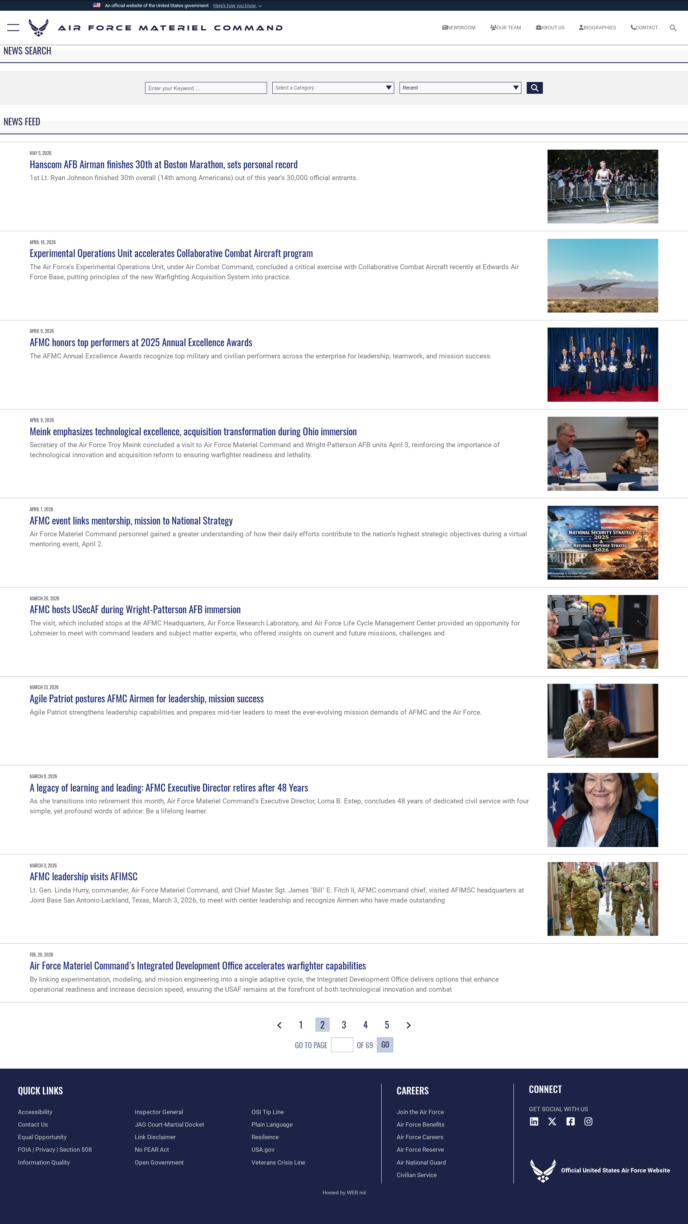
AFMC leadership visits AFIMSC (84, 876)
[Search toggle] (673, 27)
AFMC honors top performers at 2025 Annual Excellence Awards (141, 342)
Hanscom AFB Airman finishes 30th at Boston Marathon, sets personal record (164, 164)
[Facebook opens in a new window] (570, 1121)
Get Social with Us (558, 1109)
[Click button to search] (535, 88)
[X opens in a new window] (552, 1121)
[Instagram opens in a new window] (588, 1121)
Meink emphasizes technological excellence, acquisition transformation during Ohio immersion (193, 431)
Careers (413, 1090)
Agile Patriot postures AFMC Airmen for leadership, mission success (147, 698)
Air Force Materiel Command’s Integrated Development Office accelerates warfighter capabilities (198, 965)
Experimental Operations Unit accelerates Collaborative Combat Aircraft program (171, 253)
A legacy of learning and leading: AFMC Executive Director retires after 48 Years (169, 787)
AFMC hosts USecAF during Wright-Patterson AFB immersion (135, 609)
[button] (238, 5)
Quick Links (40, 1090)
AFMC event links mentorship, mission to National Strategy (131, 520)
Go (385, 1044)
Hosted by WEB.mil (344, 1192)
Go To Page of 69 (334, 1044)
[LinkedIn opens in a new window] (534, 1121)
